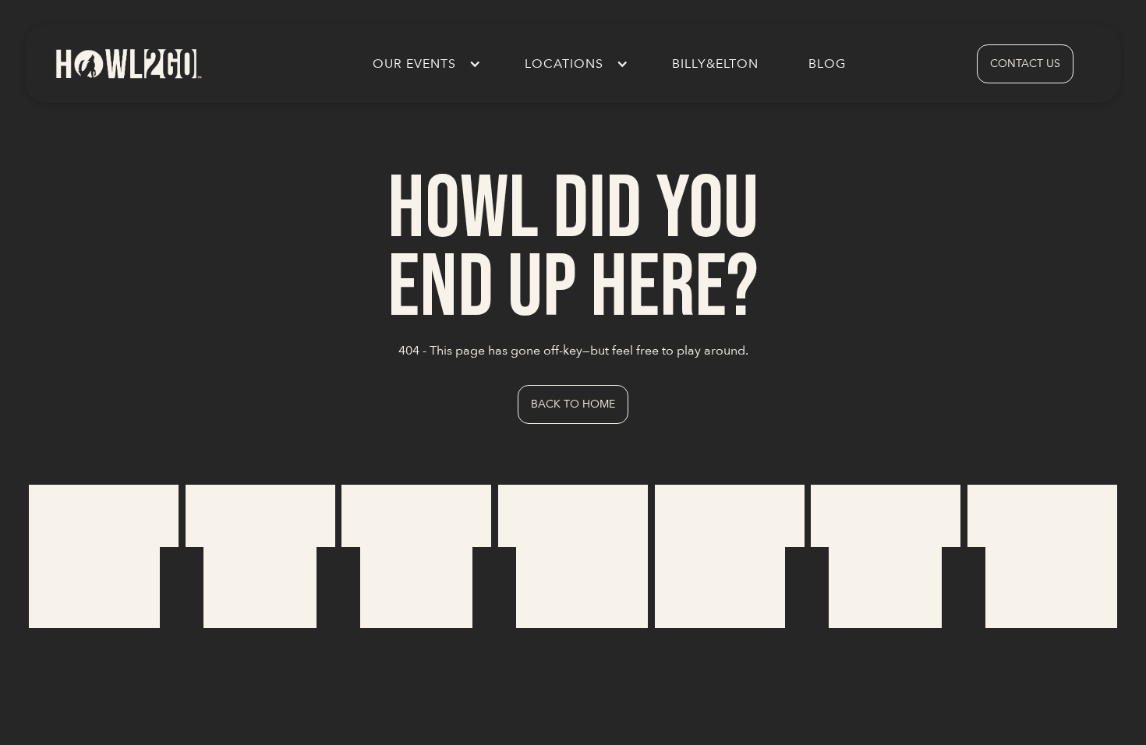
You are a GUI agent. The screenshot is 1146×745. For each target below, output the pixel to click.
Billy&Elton (715, 63)
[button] (423, 63)
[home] (128, 64)
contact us (1025, 63)
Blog (827, 63)
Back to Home (573, 404)
